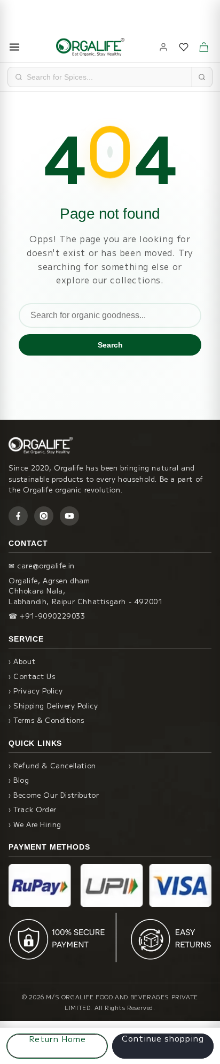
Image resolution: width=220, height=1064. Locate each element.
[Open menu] (14, 47)
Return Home (57, 1039)
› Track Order (33, 809)
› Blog (19, 780)
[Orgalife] (90, 47)
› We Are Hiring (35, 824)
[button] (204, 47)
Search (110, 345)
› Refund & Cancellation (52, 765)
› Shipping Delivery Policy (53, 705)
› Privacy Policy (36, 690)
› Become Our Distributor (54, 795)
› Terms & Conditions (46, 720)
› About (22, 661)
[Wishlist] (183, 47)
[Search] (201, 77)
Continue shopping (163, 1039)
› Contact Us (32, 676)
